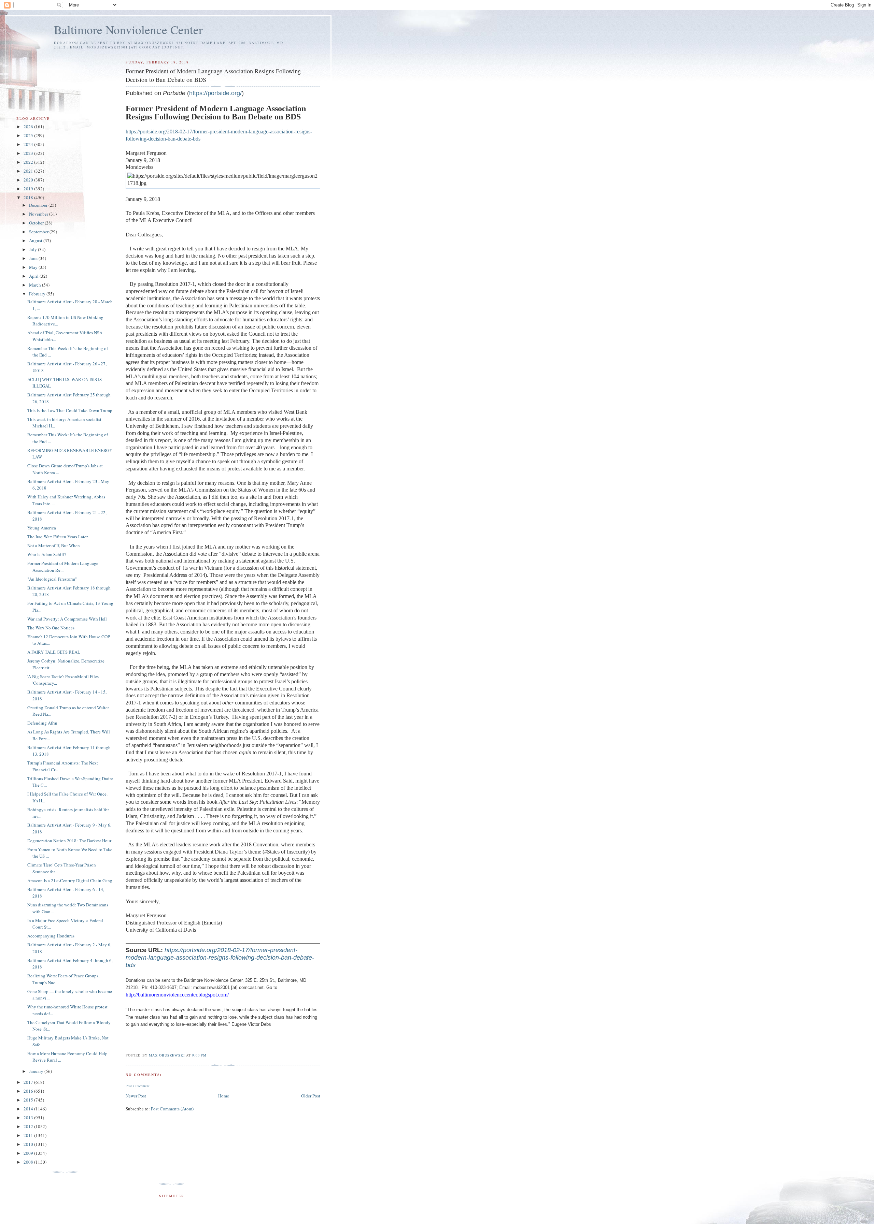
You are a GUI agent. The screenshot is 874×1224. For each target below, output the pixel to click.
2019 (29, 189)
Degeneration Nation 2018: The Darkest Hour (69, 840)
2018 (29, 197)
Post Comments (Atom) (172, 1109)
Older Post (310, 1096)
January (36, 1071)
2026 (29, 126)
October (37, 223)
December (38, 205)
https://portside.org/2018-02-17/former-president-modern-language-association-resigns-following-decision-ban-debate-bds (220, 957)
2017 (29, 1082)
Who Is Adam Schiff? (46, 554)
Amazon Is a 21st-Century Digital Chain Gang (69, 880)
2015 (29, 1100)
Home (223, 1096)
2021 (29, 171)
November (39, 214)
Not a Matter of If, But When (53, 545)
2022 (29, 162)
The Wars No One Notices (50, 628)
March (35, 285)
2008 (29, 1162)
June (34, 258)
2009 (29, 1153)
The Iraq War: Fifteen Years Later (57, 537)
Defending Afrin (42, 723)
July (33, 249)
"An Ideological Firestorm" (52, 579)
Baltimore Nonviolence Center (128, 29)
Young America (41, 528)
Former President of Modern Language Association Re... (62, 566)
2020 (29, 180)
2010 (29, 1144)
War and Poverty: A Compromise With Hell (67, 619)
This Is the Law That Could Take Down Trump (69, 410)
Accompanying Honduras (50, 936)
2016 (29, 1091)
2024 (29, 144)
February (37, 294)
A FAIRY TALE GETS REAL (53, 652)
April (34, 276)
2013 (29, 1117)
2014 (29, 1109)
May (34, 267)
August (36, 240)
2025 (29, 135)
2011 (29, 1135)
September (39, 232)
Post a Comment (138, 1085)
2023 (29, 153)
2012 (29, 1126)
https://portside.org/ (215, 93)
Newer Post (136, 1096)
